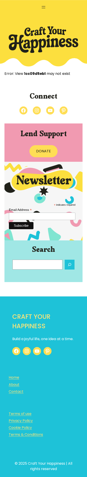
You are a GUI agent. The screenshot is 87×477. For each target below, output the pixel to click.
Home (14, 377)
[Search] (70, 265)
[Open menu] (43, 7)
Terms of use (20, 413)
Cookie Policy (20, 427)
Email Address (20, 210)
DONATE (43, 151)
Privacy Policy (21, 420)
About (14, 384)
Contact (16, 391)
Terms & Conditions (26, 434)
